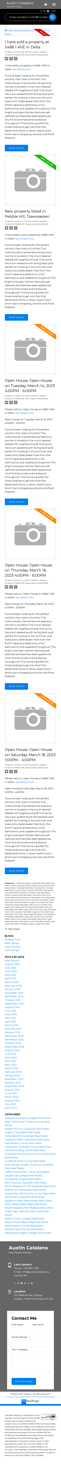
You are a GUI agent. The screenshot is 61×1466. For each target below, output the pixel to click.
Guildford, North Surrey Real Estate (42, 898)
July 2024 (10, 1054)
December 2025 (14, 993)
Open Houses (12, 946)
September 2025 (14, 1003)
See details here (21, 69)
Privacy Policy (12, 1397)
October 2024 (13, 1043)
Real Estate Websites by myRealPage (37, 1397)
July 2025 (10, 1011)
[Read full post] (30, 34)
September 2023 (14, 1086)
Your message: (20, 1349)
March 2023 (11, 1097)
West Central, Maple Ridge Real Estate (26, 1222)
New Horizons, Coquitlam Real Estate (26, 1182)
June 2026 (11, 971)
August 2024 (12, 1050)
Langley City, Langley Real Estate (41, 902)
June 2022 (11, 1107)
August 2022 (12, 1100)
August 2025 (12, 1007)
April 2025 (10, 1021)
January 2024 (12, 1075)
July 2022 (10, 1104)
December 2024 (14, 1036)
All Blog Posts (12, 939)
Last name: (38, 1324)
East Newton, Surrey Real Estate (23, 1143)
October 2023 (13, 1082)
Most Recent (12, 960)
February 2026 (13, 985)
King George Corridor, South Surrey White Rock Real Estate (27, 900)
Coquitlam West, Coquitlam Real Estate (29, 890)
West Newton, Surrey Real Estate (31, 921)
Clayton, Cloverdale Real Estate (22, 888)
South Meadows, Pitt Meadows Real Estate (29, 1207)
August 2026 (12, 964)
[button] (15, 1283)
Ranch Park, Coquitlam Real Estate (19, 912)
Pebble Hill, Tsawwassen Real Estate (31, 55)
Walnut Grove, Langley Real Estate (23, 919)
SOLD (54, 11)
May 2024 (10, 1061)
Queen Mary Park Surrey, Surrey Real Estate (40, 910)
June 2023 (11, 1093)
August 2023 (12, 1090)
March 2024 (11, 1068)
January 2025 (12, 1032)
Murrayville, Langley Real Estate (17, 905)
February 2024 (13, 1072)
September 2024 (14, 1046)
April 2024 (10, 1064)
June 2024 (11, 1057)
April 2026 (10, 978)
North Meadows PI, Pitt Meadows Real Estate (27, 907)
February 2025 (13, 1029)
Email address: (20, 1337)
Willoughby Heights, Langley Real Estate (35, 924)
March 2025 (11, 1025)
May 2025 (10, 1018)
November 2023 (14, 1079)
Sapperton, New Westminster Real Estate (28, 1200)
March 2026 (11, 982)
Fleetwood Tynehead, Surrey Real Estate (35, 893)
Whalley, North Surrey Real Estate (24, 1229)
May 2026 (10, 975)
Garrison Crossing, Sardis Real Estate (18, 895)
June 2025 (11, 1014)
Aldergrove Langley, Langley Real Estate (31, 883)
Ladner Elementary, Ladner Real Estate (27, 1172)
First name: (18, 1324)
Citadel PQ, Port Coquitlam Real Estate (27, 1129)
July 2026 (10, 967)
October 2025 (13, 1000)
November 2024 (14, 1039)
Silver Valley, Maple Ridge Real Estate (28, 914)
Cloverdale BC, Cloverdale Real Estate (26, 1136)
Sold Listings (12, 950)
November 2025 (14, 996)
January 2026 (12, 989)
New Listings (12, 943)
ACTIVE (43, 11)
